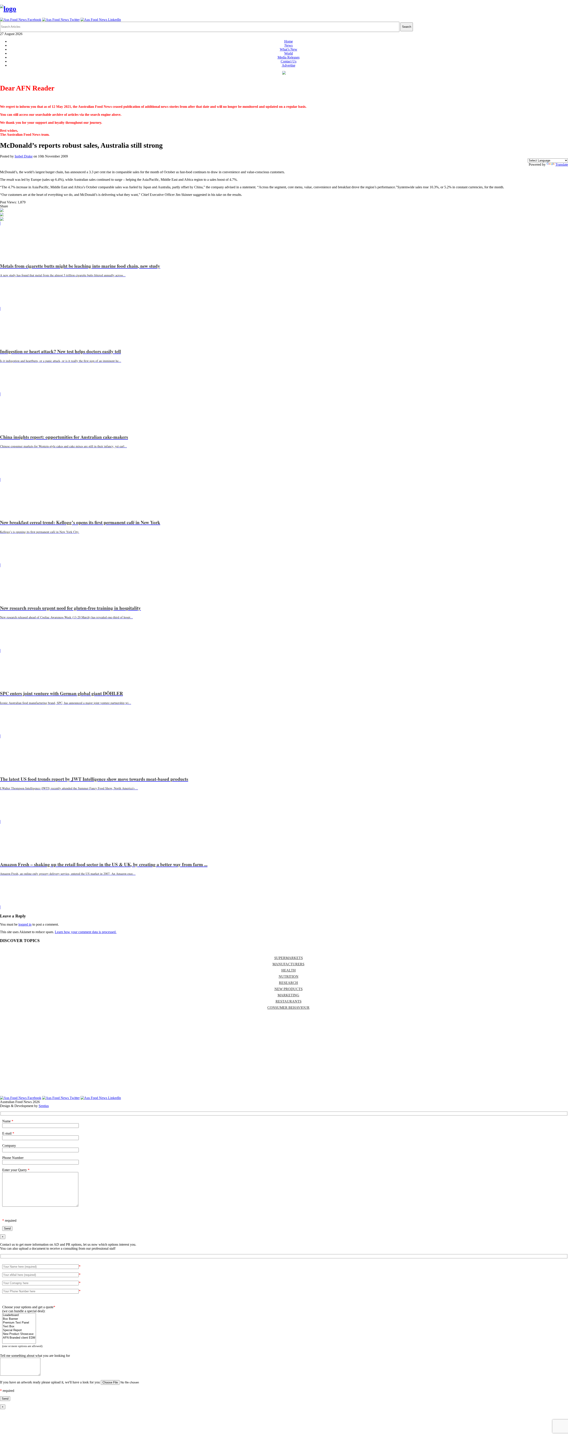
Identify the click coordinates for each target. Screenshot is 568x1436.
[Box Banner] (19, 1319)
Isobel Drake (24, 156)
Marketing (288, 995)
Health (288, 970)
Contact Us (288, 61)
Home (288, 41)
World (288, 53)
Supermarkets (288, 958)
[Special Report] (19, 1330)
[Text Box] (19, 1326)
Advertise (288, 65)
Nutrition (288, 976)
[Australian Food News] (8, 9)
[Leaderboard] (19, 1315)
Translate (561, 164)
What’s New (288, 49)
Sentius (44, 1106)
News (288, 45)
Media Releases (289, 57)
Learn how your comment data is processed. (85, 932)
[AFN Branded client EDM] (19, 1338)
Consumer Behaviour (288, 1007)
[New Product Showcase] (19, 1334)
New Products (288, 989)
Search (406, 26)
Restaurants (289, 1001)
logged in (25, 924)
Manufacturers (288, 964)
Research (288, 983)
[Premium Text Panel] (19, 1323)
